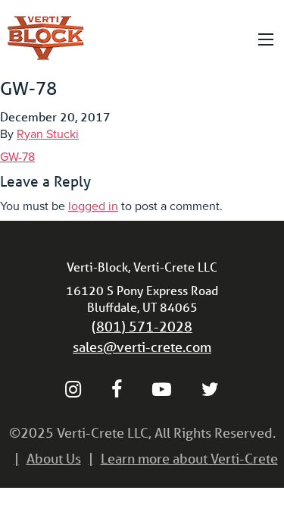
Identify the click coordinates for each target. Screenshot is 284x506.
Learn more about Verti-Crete (189, 458)
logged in (93, 206)
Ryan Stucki (48, 134)
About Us (54, 458)
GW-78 (17, 157)
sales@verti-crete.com (142, 346)
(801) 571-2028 (142, 326)
